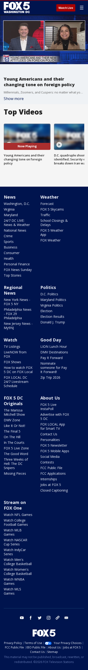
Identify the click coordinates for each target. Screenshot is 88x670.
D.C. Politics (49, 294)
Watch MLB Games (13, 532)
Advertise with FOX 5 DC (54, 416)
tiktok (57, 618)
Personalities (50, 439)
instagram (48, 618)
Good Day (50, 340)
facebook (30, 618)
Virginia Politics (51, 305)
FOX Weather (50, 240)
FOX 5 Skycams (52, 209)
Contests (47, 462)
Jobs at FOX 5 (50, 484)
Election (46, 311)
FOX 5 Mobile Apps (54, 451)
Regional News (13, 290)
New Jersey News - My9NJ (18, 325)
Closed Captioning (54, 490)
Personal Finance (17, 264)
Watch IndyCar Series (15, 552)
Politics (48, 287)
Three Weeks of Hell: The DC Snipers (16, 463)
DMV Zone (12, 420)
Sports (9, 241)
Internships (48, 479)
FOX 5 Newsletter (53, 445)
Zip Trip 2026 (50, 377)
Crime (8, 236)
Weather (49, 197)
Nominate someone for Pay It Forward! (53, 367)
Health (9, 258)
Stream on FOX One (15, 505)
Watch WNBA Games (14, 581)
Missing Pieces (15, 473)
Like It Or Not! (14, 425)
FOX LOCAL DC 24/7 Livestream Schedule (16, 381)
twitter (39, 618)
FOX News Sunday (18, 269)
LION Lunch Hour (53, 346)
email (66, 618)
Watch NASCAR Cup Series (15, 542)
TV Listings (12, 346)
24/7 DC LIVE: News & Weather (17, 222)
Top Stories (12, 275)
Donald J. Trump (52, 322)
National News (15, 230)
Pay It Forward (51, 357)
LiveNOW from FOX (15, 354)
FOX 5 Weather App (51, 232)
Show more (14, 98)
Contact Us (48, 434)
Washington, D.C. (17, 203)
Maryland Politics (53, 299)
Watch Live (65, 8)
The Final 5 (12, 431)
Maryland (11, 215)
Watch (10, 340)
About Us (50, 398)
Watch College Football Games (16, 522)
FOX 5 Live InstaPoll (48, 406)
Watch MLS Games (12, 591)
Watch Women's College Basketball (18, 571)
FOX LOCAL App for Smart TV (52, 426)
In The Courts (14, 442)
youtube (22, 618)
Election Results (52, 316)
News (9, 197)
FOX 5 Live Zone (16, 448)
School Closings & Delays (54, 222)
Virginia (9, 209)
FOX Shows (12, 362)
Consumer (11, 253)
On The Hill (12, 437)
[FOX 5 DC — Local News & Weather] (17, 7)
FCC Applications (53, 473)
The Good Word (16, 454)
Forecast (47, 203)
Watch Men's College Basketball (18, 561)
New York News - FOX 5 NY (17, 301)
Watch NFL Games (18, 514)
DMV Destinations (54, 352)
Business (10, 247)
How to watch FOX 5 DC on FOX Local (18, 369)
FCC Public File (51, 468)
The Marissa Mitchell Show (14, 412)
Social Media (50, 456)
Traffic (45, 215)
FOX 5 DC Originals (13, 400)
